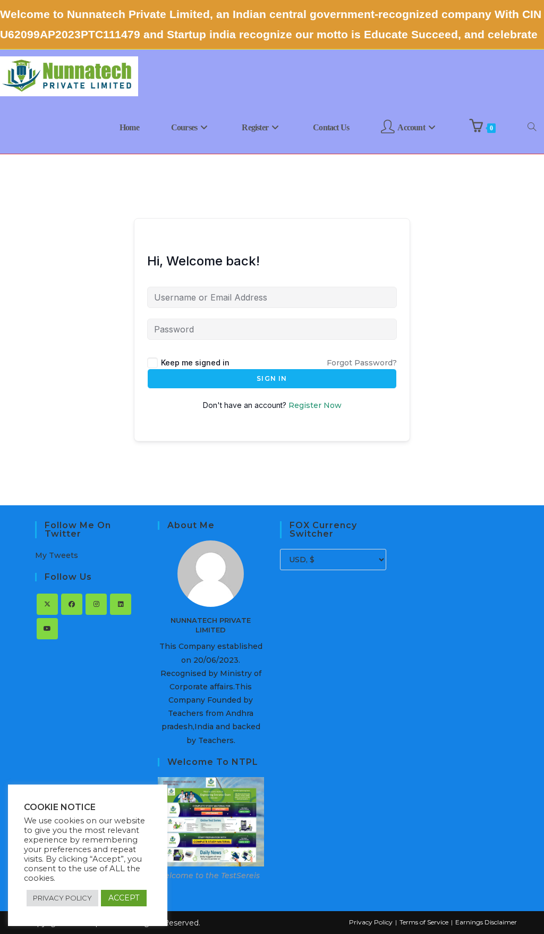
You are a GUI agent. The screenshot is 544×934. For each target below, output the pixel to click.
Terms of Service (424, 922)
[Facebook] (71, 604)
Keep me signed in (195, 362)
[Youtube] (47, 628)
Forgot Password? (362, 363)
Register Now (315, 405)
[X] (47, 604)
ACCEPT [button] (123, 898)
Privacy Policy (371, 922)
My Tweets (56, 555)
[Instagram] (96, 604)
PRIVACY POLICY (62, 898)
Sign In (272, 378)
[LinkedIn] (120, 604)
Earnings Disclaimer (486, 922)
